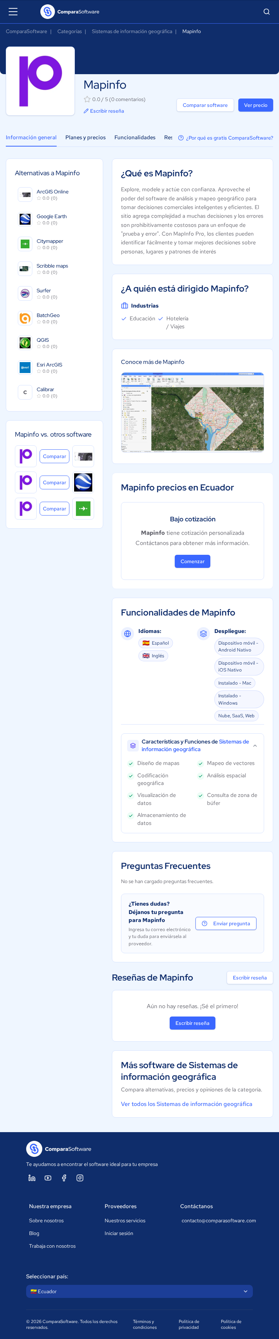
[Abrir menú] (13, 11)
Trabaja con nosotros (52, 1246)
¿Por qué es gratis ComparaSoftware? (229, 138)
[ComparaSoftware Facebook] (64, 1178)
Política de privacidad (189, 1324)
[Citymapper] (83, 509)
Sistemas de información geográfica (132, 31)
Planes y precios (85, 137)
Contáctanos (196, 1206)
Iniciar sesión (119, 1233)
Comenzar (193, 561)
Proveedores (121, 1206)
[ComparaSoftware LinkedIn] (32, 1178)
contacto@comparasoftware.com (216, 1220)
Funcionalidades (134, 137)
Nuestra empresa (50, 1206)
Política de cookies (231, 1324)
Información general (31, 137)
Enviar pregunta (231, 923)
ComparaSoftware (26, 31)
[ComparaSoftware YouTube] (48, 1178)
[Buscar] (266, 11)
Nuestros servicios (125, 1220)
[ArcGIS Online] (83, 456)
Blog (34, 1233)
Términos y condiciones (145, 1324)
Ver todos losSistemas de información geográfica (186, 1104)
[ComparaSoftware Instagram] (80, 1178)
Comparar (56, 456)
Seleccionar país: (47, 1276)
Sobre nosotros (46, 1220)
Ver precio (255, 105)
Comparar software (205, 105)
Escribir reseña (107, 111)
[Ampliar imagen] (192, 412)
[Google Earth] (83, 482)
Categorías (69, 31)
